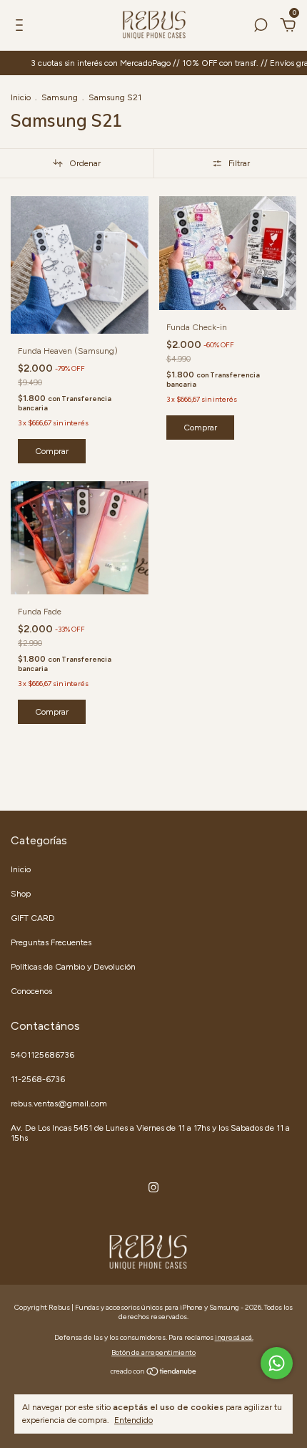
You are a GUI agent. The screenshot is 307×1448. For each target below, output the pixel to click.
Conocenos (31, 991)
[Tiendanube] (153, 1373)
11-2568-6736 (38, 1079)
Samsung (59, 97)
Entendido (133, 1420)
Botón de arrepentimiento (153, 1352)
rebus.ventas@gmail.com (59, 1104)
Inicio (21, 97)
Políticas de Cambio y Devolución (73, 967)
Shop (21, 894)
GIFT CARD (33, 918)
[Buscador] (260, 27)
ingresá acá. (234, 1337)
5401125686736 (42, 1055)
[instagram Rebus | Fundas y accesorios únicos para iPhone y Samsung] (153, 1187)
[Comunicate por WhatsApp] (277, 1363)
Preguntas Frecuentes (51, 942)
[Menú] (22, 27)
